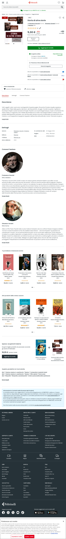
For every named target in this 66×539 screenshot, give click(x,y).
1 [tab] (13, 43)
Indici (24, 429)
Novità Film (47, 469)
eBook (3, 476)
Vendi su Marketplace (50, 422)
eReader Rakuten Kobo (50, 494)
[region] (33, 529)
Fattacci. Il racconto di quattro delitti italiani (41, 318)
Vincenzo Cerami (50, 23)
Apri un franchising (49, 415)
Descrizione (5, 95)
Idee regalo (48, 486)
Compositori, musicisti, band (38, 372)
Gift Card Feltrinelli (27, 420)
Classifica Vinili (27, 478)
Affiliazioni (47, 417)
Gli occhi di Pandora (8, 318)
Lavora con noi (5, 420)
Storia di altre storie (57, 357)
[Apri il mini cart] (63, 2)
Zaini (24, 490)
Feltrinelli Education (49, 445)
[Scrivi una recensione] (40, 28)
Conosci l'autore (24, 95)
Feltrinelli (35, 43)
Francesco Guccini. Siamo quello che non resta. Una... (57, 273)
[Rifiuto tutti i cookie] (63, 521)
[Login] (7, 2)
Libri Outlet (4, 469)
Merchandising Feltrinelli (51, 488)
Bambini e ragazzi (49, 478)
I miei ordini (5, 440)
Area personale (5, 438)
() (37, 28)
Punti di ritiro (26, 426)
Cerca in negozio (46, 66)
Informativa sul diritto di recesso (31, 440)
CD (24, 467)
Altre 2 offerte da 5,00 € (44, 43)
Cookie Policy (54, 533)
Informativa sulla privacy (29, 443)
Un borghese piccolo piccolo (24, 318)
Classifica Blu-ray (49, 474)
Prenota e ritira (26, 417)
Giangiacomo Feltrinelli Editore (52, 440)
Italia (33, 89)
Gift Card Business (49, 420)
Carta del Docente (45, 71)
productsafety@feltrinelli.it (43, 405)
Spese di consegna (7, 449)
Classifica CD (26, 471)
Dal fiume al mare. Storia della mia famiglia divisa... (8, 273)
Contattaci (4, 447)
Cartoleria (25, 486)
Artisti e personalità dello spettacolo (39, 376)
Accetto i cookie (29, 536)
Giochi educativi (6, 490)
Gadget (47, 492)
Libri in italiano (5, 467)
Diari (24, 488)
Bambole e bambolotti (7, 494)
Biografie (8, 376)
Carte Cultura (26, 422)
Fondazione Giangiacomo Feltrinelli (53, 443)
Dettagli (14, 95)
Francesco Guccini (34, 23)
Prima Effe (47, 426)
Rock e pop (42, 374)
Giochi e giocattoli (6, 486)
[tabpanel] (14, 31)
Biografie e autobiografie (19, 376)
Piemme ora (17, 137)
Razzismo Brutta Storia (50, 447)
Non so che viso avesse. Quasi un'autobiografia (41, 273)
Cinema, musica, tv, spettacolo (14, 372)
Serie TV (47, 476)
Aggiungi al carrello (46, 48)
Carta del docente (27, 424)
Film (46, 467)
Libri (3, 372)
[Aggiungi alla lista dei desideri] (60, 17)
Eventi (3, 417)
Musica (27, 372)
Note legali (5, 380)
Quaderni (25, 497)
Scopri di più (5, 196)
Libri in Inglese (5, 471)
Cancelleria (26, 492)
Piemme (30, 25)
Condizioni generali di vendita (30, 438)
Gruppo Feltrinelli (49, 438)
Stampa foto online (28, 431)
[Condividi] (63, 18)
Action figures (5, 497)
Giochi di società (6, 492)
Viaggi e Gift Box (49, 490)
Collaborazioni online (50, 424)
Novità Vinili (26, 476)
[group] (33, 10)
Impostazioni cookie (17, 536)
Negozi (3, 415)
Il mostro (58, 318)
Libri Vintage (5, 474)
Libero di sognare (40, 357)
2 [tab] (33, 287)
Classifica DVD (48, 471)
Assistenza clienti (6, 445)
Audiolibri (4, 478)
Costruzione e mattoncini (8, 488)
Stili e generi (33, 374)
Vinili (24, 474)
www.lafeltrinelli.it (52, 395)
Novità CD (25, 469)
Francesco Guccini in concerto (24, 273)
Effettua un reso (5, 443)
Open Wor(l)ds (27, 494)
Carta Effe (25, 415)
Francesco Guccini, (19, 131)
